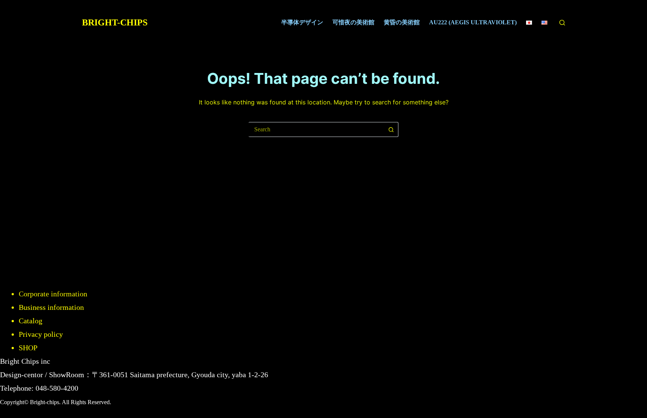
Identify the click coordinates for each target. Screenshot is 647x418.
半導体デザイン (302, 22)
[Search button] (391, 129)
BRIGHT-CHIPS (115, 22)
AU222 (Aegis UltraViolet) (473, 22)
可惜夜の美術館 (353, 22)
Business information (51, 307)
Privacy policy (41, 334)
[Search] (562, 22)
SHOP (28, 348)
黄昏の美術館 (402, 22)
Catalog (30, 321)
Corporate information (53, 294)
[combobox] (316, 129)
